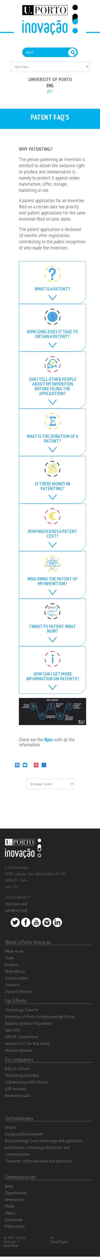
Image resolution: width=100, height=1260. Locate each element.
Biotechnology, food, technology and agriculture (43, 1140)
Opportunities (16, 1192)
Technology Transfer (21, 1010)
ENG (50, 85)
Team (9, 958)
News (9, 1186)
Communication (20, 1177)
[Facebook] (25, 924)
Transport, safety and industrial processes (38, 1161)
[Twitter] (15, 924)
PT (50, 91)
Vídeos (10, 1213)
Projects (12, 964)
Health (10, 1127)
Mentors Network (18, 1050)
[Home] (50, 32)
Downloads (14, 1219)
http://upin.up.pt (16, 903)
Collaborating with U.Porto (26, 1082)
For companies (19, 1059)
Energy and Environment (24, 1134)
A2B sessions (15, 1088)
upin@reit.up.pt (16, 910)
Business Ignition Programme (28, 1023)
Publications (15, 1226)
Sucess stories (16, 978)
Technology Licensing (22, 1075)
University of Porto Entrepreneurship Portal (39, 1016)
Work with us (15, 971)
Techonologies (19, 1118)
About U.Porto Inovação (28, 942)
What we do (14, 951)
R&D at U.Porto (17, 1068)
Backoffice (11, 1245)
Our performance (18, 991)
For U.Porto (15, 1000)
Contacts (12, 984)
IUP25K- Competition (21, 1036)
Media (9, 1206)
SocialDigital (59, 1241)
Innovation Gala (17, 1095)
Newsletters (14, 1199)
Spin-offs (12, 1030)
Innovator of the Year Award (27, 1043)
